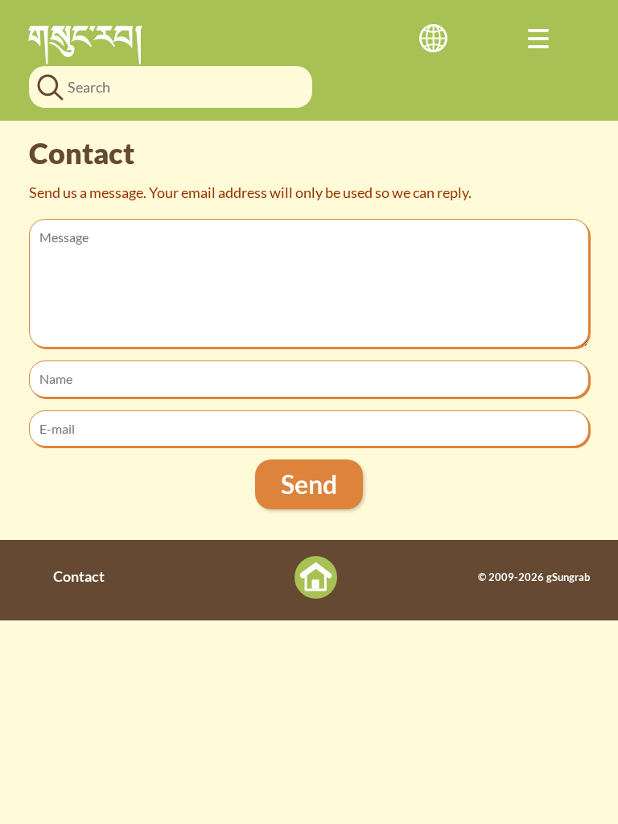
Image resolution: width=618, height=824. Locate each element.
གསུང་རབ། (86, 35)
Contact (79, 576)
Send (309, 484)
